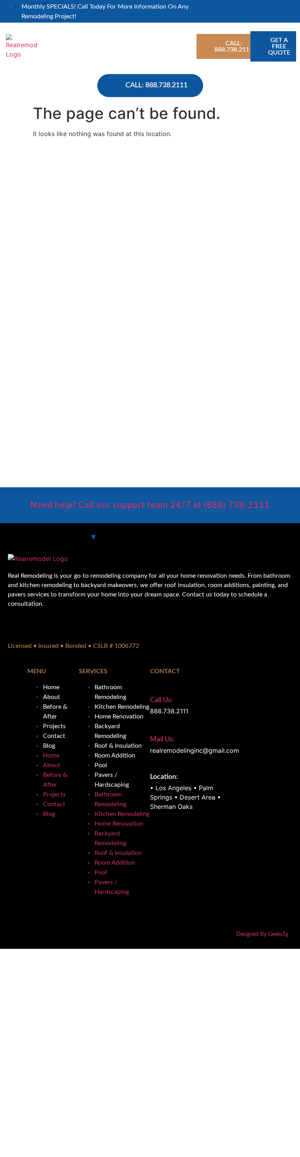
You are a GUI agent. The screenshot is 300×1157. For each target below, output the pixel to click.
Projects (54, 726)
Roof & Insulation (118, 746)
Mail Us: (162, 739)
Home (51, 687)
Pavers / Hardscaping (112, 780)
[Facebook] (280, 11)
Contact (54, 736)
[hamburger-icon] (184, 46)
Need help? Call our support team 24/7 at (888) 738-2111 (150, 505)
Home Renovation (119, 716)
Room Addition (115, 755)
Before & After (55, 712)
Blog (49, 746)
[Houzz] (291, 11)
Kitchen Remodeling (122, 707)
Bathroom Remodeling (110, 692)
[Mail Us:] (154, 726)
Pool (101, 765)
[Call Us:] (154, 686)
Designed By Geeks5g (262, 934)
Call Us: (161, 700)
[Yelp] (285, 11)
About (51, 697)
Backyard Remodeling (110, 731)
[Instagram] (296, 11)
